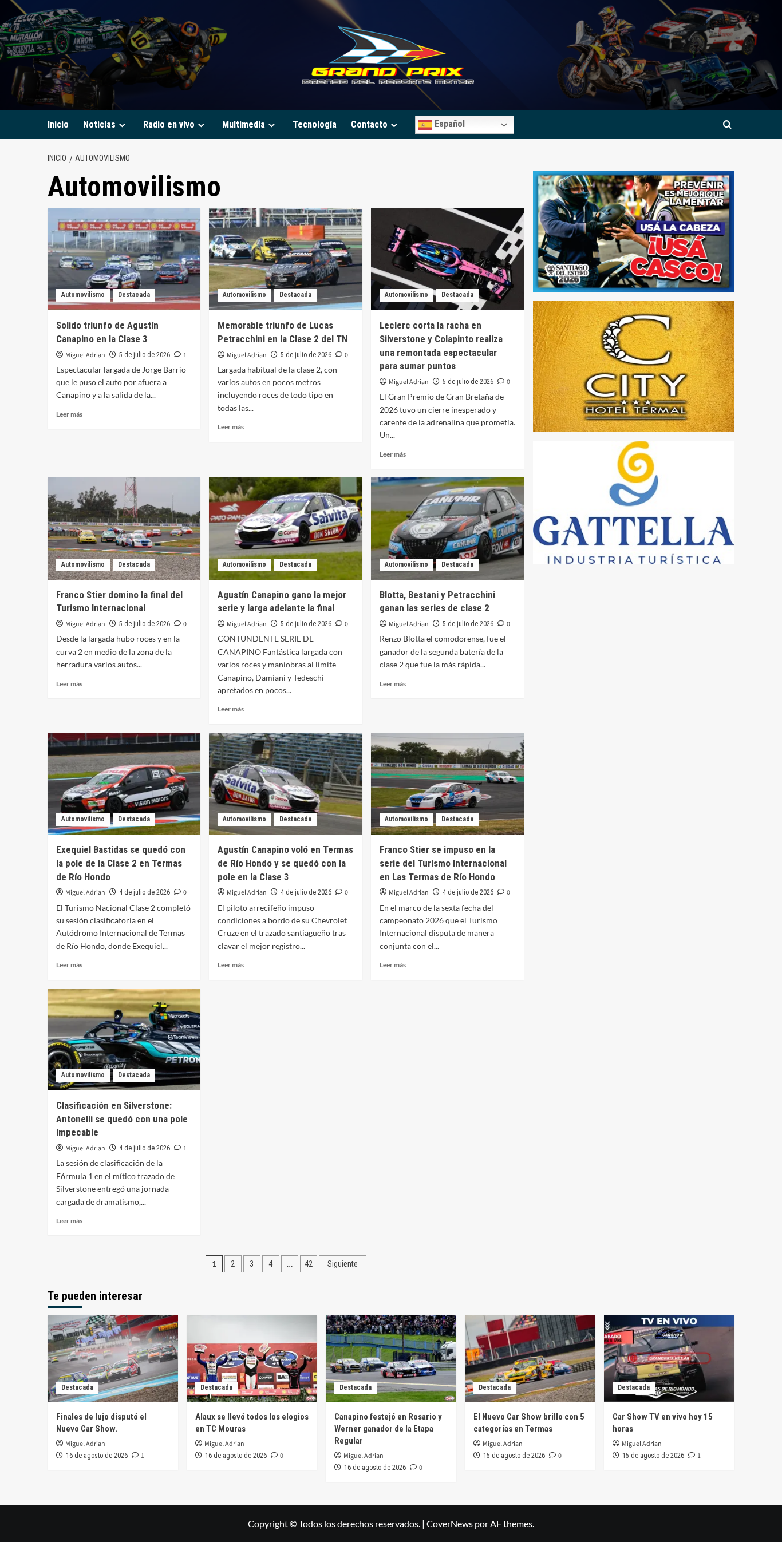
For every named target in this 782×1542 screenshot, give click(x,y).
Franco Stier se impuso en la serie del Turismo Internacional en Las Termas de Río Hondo (443, 863)
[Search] (727, 125)
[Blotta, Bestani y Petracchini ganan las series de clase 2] (447, 528)
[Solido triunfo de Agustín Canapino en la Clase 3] (124, 259)
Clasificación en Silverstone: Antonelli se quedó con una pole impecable (122, 1119)
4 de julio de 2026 (144, 892)
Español (448, 123)
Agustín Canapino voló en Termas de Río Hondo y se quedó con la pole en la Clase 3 (285, 863)
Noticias (99, 124)
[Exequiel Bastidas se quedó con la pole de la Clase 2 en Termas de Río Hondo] (124, 784)
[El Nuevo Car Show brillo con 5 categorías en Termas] (530, 1358)
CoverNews (449, 1523)
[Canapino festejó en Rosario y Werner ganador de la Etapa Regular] (391, 1358)
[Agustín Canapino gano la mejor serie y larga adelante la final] (285, 528)
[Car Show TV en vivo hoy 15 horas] (669, 1358)
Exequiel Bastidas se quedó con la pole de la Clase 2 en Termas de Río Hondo (120, 863)
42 (309, 1263)
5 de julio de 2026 (144, 355)
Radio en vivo (169, 124)
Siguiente (342, 1263)
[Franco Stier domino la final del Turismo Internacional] (124, 528)
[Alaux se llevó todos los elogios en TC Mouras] (252, 1358)
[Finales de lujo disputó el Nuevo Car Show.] (113, 1358)
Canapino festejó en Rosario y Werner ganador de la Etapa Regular (388, 1428)
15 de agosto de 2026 (514, 1456)
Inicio (58, 124)
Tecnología (315, 124)
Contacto (369, 124)
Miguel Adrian (85, 355)
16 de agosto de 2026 (97, 1456)
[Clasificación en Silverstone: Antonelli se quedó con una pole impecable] (124, 1039)
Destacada (134, 295)
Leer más (69, 414)
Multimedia (243, 124)
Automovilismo (83, 295)
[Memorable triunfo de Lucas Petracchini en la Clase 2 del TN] (285, 259)
